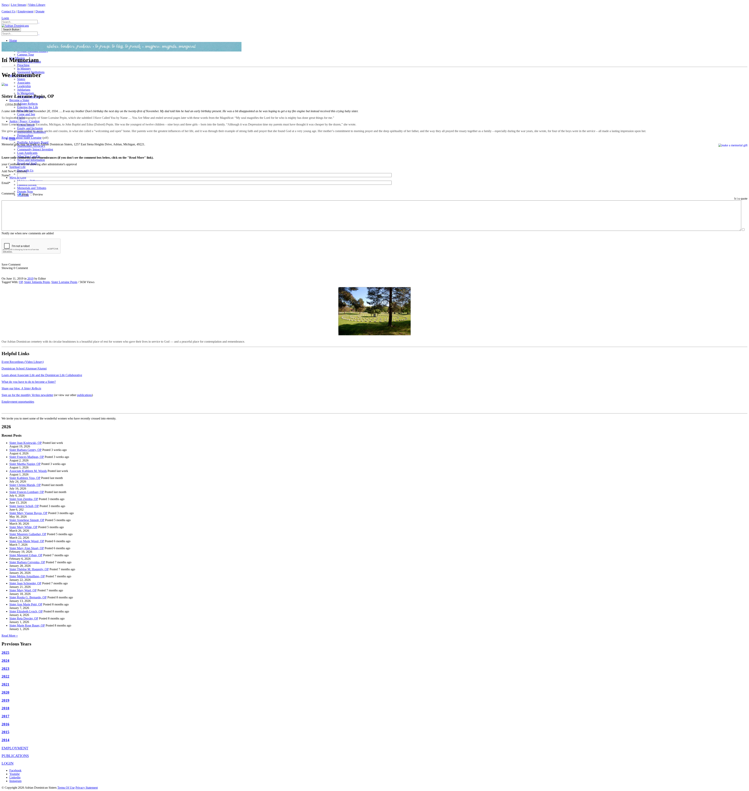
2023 (5, 669)
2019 (30, 278)
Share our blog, (21, 388)
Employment (25, 11)
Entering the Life (27, 107)
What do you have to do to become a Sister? (29, 381)
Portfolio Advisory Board (32, 142)
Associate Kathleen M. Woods (28, 471)
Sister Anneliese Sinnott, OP (26, 520)
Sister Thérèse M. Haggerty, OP (29, 569)
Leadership (24, 86)
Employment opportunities (18, 401)
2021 (5, 684)
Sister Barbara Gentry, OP (25, 449)
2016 (5, 724)
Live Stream (18, 4)
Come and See (26, 114)
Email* (6, 183)
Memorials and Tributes (31, 188)
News (5, 4)
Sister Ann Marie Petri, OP (25, 604)
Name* (6, 175)
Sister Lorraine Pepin (64, 282)
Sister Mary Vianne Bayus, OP (28, 513)
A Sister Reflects (27, 103)
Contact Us (8, 11)
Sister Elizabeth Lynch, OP (26, 611)
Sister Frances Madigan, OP (26, 457)
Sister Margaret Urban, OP (25, 555)
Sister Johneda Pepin (37, 282)
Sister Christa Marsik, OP (25, 485)
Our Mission (17, 58)
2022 (5, 676)
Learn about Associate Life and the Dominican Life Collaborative (42, 375)
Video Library (36, 4)
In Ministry (24, 68)
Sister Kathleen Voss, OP (24, 478)
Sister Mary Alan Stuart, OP (26, 548)
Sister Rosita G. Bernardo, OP (28, 597)
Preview (38, 194)
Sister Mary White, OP (23, 527)
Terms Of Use (66, 787)
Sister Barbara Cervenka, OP (27, 562)
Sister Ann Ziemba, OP (23, 499)
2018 (5, 708)
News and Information (31, 160)
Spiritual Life (17, 167)
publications (84, 395)
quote (744, 198)
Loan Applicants (27, 153)
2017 (5, 716)
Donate (39, 11)
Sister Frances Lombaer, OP (26, 492)
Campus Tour (25, 54)
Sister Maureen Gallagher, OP (27, 534)
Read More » (10, 635)
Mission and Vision (29, 61)
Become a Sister (19, 100)
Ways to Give (17, 177)
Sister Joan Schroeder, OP (25, 583)
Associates (23, 82)
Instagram (15, 781)
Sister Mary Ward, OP (23, 590)
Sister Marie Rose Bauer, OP (27, 625)
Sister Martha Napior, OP (25, 464)
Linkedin (14, 777)
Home (13, 40)
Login (5, 18)
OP (21, 282)
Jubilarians (23, 89)
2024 (5, 661)
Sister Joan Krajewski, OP (25, 442)
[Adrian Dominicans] (15, 25)
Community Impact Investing (35, 149)
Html (25, 194)
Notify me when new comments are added (28, 233)
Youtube (14, 774)
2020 (5, 692)
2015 (5, 732)
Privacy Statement (86, 787)
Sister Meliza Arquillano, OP (27, 576)
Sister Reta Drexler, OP (23, 618)
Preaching (23, 65)
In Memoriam (25, 93)
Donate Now (25, 191)
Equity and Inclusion (30, 128)
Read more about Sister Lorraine (22, 137)
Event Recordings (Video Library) (23, 362)
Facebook (15, 770)
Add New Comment (14, 171)
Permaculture (25, 135)
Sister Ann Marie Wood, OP (26, 541)
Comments (8, 193)
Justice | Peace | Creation (24, 121)
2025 (5, 653)
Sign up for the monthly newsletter (27, 395)
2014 (5, 740)
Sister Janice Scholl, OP (24, 506)
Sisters (21, 79)
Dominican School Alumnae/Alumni (24, 368)
